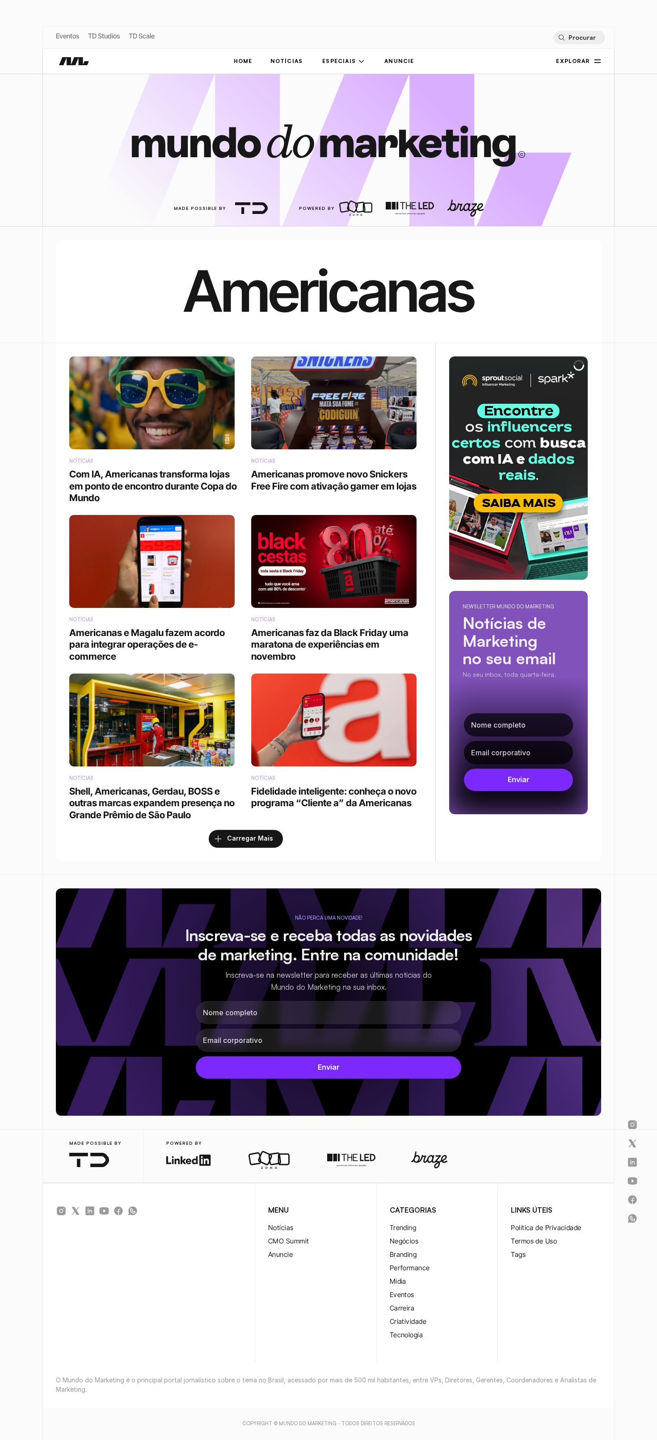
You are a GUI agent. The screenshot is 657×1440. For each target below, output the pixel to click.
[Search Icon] (579, 37)
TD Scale (142, 36)
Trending (403, 1227)
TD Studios (104, 36)
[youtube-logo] (104, 1211)
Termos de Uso (534, 1241)
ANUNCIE (399, 61)
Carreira (402, 1308)
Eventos (67, 36)
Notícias (281, 1227)
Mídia (398, 1281)
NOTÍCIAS (286, 61)
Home (243, 61)
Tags (518, 1254)
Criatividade (408, 1321)
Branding (403, 1254)
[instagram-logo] (61, 1211)
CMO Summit (288, 1241)
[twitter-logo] (75, 1211)
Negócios (404, 1241)
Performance (410, 1268)
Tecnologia (406, 1335)
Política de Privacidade (546, 1227)
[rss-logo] (118, 1211)
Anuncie (280, 1254)
